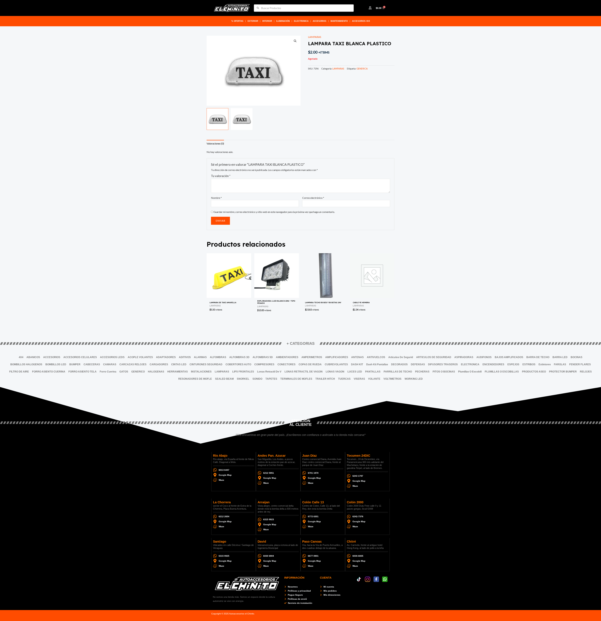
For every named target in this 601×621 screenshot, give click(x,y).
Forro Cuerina (108, 371)
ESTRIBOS (528, 364)
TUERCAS (344, 378)
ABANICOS (33, 357)
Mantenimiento (339, 21)
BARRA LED (560, 357)
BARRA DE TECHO (537, 357)
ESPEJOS (513, 364)
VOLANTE (374, 378)
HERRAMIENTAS (177, 371)
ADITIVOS (185, 357)
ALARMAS (200, 357)
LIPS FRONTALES (243, 371)
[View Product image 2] (241, 119)
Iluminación (283, 21)
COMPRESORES (264, 364)
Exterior (253, 21)
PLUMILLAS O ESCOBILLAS (502, 371)
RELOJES (586, 371)
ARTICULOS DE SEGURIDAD (433, 357)
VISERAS (359, 378)
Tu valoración (220, 176)
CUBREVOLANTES (336, 364)
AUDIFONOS (484, 357)
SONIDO (257, 378)
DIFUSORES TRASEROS (443, 364)
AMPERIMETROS (311, 357)
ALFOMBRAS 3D (239, 357)
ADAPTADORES (166, 357)
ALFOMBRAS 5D (263, 357)
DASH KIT (357, 364)
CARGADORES (159, 364)
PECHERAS (422, 371)
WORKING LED (414, 378)
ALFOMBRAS (218, 357)
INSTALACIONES (201, 371)
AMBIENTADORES (287, 357)
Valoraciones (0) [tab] (215, 143)
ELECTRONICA (301, 21)
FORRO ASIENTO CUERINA (48, 371)
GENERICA (362, 68)
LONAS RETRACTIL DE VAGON (304, 371)
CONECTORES (286, 364)
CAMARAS (109, 364)
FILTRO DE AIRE (19, 371)
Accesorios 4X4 (361, 21)
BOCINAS (576, 357)
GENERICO (138, 371)
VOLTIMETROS (392, 378)
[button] (295, 41)
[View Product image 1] (217, 119)
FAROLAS (560, 364)
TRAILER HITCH (325, 378)
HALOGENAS (156, 371)
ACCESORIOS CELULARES (80, 357)
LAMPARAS (314, 36)
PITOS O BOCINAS (444, 371)
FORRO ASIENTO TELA (82, 371)
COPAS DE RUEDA (310, 364)
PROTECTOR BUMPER (563, 371)
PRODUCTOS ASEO (534, 371)
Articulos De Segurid (400, 357)
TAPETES (271, 378)
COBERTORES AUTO (238, 364)
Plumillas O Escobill (470, 371)
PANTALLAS (372, 371)
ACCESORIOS (319, 21)
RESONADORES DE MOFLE (195, 378)
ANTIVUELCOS (376, 357)
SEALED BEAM (224, 378)
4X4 (21, 357)
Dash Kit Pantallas (377, 364)
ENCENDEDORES (493, 364)
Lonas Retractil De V (269, 371)
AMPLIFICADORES (336, 357)
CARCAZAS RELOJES (132, 364)
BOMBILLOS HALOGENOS (26, 364)
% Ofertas (237, 21)
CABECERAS (92, 364)
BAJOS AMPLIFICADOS (509, 357)
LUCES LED (354, 371)
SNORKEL (243, 378)
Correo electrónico (313, 197)
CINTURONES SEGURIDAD (206, 364)
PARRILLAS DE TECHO (398, 371)
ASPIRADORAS (463, 357)
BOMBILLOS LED (55, 364)
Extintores (545, 364)
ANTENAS (357, 357)
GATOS (123, 371)
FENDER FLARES (580, 364)
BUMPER (74, 364)
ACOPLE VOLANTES (140, 357)
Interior (267, 21)
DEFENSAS (418, 364)
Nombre (216, 197)
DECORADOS (399, 364)
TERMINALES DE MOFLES (296, 378)
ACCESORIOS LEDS (112, 357)
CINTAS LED (178, 364)
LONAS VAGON (335, 371)
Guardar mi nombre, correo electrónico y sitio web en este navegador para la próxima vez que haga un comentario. (274, 211)
